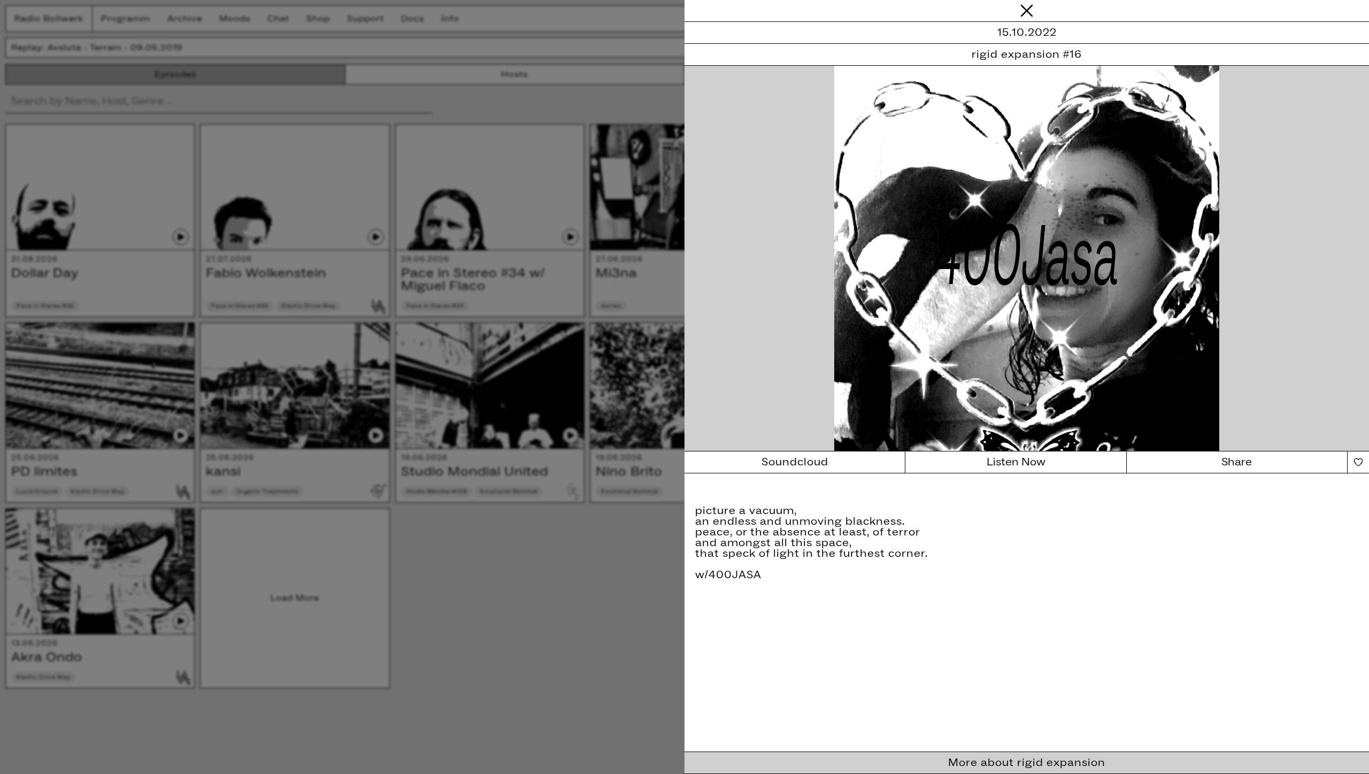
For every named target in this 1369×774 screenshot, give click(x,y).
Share (1236, 462)
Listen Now (1016, 462)
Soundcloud (795, 462)
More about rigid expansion (1026, 763)
